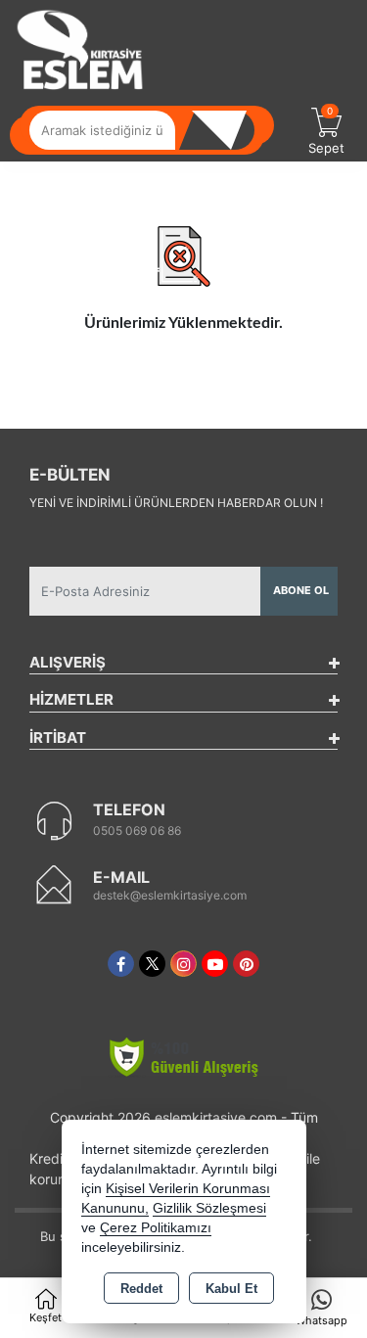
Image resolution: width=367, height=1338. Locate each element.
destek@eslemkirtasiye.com (170, 895)
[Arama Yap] (225, 130)
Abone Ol (301, 590)
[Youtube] (215, 963)
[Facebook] (121, 963)
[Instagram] (183, 963)
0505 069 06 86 (137, 830)
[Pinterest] (246, 963)
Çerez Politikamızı (155, 1228)
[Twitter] (152, 963)
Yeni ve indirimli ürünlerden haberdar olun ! (176, 502)
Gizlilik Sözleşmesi (209, 1208)
